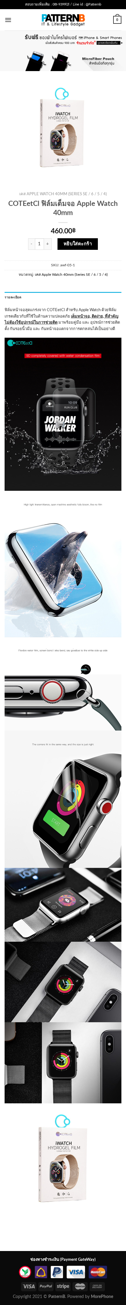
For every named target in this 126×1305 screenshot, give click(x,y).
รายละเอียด (13, 297)
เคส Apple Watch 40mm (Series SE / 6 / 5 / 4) (63, 194)
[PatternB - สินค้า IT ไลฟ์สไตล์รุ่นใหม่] (63, 19)
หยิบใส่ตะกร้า (78, 244)
